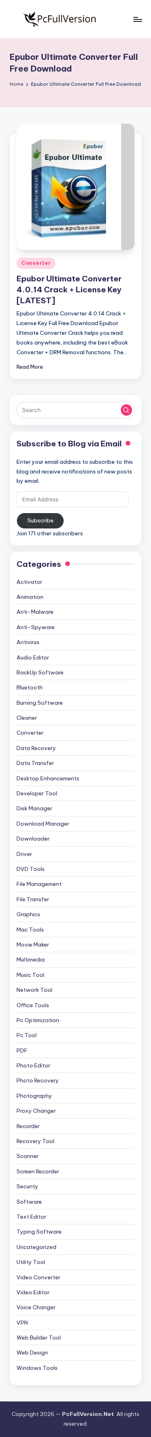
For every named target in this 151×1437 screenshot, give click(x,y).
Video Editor (33, 1292)
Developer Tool (37, 793)
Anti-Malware (35, 611)
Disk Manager (34, 808)
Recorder (28, 1126)
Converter (36, 263)
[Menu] (137, 19)
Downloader (33, 838)
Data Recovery (36, 748)
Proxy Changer (36, 1110)
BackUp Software (40, 672)
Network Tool (34, 989)
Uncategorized (36, 1247)
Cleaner (27, 717)
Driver (24, 854)
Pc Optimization (38, 1020)
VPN (22, 1322)
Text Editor (31, 1216)
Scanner (28, 1156)
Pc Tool (27, 1035)
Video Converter (38, 1277)
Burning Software (40, 702)
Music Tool (30, 974)
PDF (22, 1050)
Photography (34, 1095)
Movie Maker (33, 944)
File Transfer (33, 899)
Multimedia (31, 959)
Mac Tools (30, 929)
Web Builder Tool (39, 1337)
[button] (126, 410)
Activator (29, 581)
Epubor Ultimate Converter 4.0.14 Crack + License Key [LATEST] (69, 289)
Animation (30, 596)
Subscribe (40, 520)
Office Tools (33, 1005)
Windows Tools (37, 1367)
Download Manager (43, 823)
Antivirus (28, 642)
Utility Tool (31, 1262)
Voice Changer (36, 1307)
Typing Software (39, 1231)
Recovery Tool (35, 1141)
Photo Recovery (38, 1080)
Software (29, 1201)
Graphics (28, 914)
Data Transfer (35, 763)
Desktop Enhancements (48, 778)
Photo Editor (33, 1065)
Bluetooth (30, 687)
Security (27, 1186)
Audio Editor (33, 657)
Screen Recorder (38, 1171)
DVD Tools (31, 869)
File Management (39, 884)
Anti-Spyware (36, 627)
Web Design (32, 1352)
